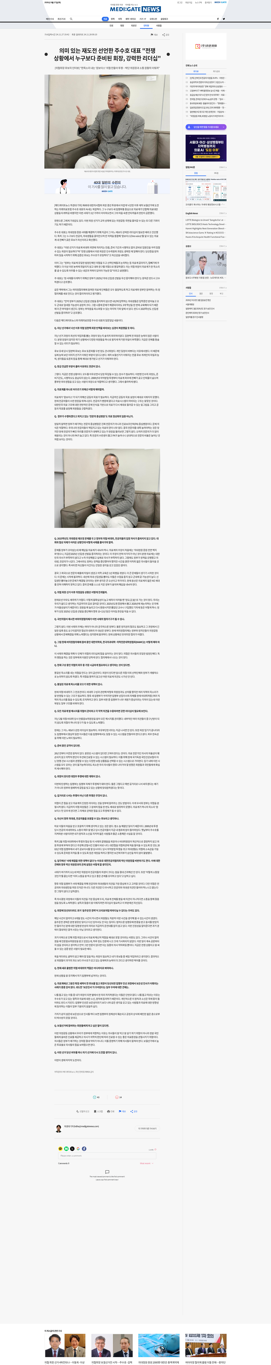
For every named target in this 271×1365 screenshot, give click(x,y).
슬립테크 (164, 18)
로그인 (179, 2)
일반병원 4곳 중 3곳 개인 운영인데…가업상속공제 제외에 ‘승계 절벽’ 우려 (208, 111)
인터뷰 (146, 25)
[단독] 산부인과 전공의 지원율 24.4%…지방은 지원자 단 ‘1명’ (208, 77)
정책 (112, 18)
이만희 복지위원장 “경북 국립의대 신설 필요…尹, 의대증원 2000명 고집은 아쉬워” (208, 86)
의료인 (133, 25)
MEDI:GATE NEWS (135, 8)
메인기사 (50, 18)
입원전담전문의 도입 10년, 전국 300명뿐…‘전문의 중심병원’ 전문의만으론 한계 (208, 107)
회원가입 (188, 2)
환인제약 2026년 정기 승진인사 (197, 312)
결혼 (201, 293)
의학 (120, 18)
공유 (167, 34)
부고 (221, 293)
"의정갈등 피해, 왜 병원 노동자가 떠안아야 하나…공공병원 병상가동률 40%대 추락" (208, 116)
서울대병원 (190, 304)
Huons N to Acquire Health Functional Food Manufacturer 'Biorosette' (206, 236)
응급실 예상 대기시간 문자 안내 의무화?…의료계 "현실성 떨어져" (208, 94)
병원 (122, 25)
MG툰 (216, 173)
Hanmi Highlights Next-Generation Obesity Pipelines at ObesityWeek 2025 (206, 228)
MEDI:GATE (221, 2)
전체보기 (222, 167)
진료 (111, 25)
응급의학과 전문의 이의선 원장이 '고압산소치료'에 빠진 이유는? (208, 82)
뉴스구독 (198, 2)
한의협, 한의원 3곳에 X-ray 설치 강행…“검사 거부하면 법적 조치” (208, 99)
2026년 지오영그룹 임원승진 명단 (198, 300)
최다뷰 (195, 71)
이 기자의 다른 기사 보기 (147, 1128)
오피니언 (153, 18)
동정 (211, 293)
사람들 (159, 25)
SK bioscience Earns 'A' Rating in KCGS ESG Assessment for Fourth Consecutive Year (206, 232)
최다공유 (216, 71)
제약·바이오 (130, 18)
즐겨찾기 (208, 2)
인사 (190, 293)
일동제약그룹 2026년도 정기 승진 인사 (200, 308)
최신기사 (61, 18)
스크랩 (100, 1111)
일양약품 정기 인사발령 (194, 317)
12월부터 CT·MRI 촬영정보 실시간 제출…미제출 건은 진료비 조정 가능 (208, 90)
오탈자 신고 (84, 1111)
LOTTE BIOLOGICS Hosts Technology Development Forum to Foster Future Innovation (206, 224)
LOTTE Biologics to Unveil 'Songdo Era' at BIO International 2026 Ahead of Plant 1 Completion (206, 220)
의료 (105, 18)
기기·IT (142, 18)
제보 (156, 34)
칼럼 (196, 173)
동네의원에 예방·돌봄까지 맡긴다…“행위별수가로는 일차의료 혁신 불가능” (208, 103)
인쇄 (112, 1111)
